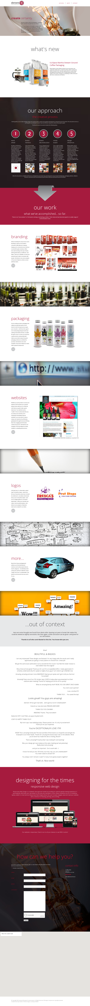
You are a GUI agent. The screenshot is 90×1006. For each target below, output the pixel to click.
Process (61, 3)
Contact (75, 3)
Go (13, 266)
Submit (26, 920)
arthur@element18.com (70, 876)
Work (68, 3)
